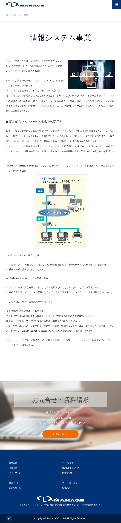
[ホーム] (7, 10)
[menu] (116, 4)
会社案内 (13, 468)
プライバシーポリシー (71, 483)
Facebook (8, 518)
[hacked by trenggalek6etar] (25, 4)
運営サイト (14, 483)
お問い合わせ (60, 434)
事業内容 (13, 463)
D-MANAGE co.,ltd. (56, 518)
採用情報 (66, 473)
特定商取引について (70, 468)
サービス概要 (67, 463)
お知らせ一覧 (15, 488)
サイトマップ (15, 473)
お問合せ (66, 488)
